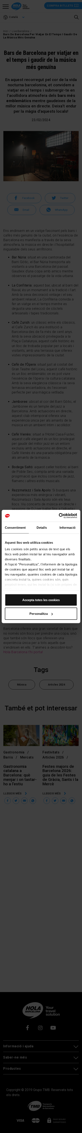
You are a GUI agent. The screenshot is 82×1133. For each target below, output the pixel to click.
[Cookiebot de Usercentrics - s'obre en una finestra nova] (59, 516)
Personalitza (38, 613)
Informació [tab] (67, 527)
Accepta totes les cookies (41, 600)
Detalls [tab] (42, 527)
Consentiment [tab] (15, 527)
